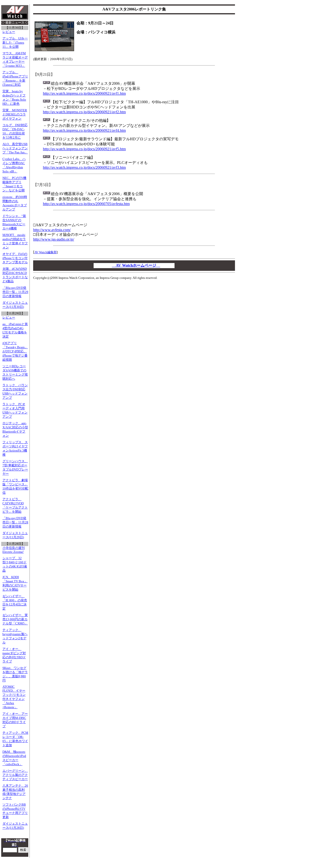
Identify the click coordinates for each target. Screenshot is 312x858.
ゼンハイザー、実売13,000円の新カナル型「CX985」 (15, 619)
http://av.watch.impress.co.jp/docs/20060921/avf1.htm (84, 93)
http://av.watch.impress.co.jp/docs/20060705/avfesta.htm (86, 204)
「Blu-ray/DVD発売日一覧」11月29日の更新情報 (15, 292)
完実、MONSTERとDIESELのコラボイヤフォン (14, 114)
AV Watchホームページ (136, 265)
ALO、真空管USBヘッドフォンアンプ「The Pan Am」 (15, 148)
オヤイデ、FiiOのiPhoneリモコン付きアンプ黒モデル (15, 258)
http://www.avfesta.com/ (52, 230)
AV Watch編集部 (45, 252)
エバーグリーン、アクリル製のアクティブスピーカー (15, 775)
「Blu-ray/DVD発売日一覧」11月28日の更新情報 (15, 522)
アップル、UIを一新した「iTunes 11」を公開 (15, 42)
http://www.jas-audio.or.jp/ (53, 239)
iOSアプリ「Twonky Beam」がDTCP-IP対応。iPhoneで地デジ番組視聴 (15, 351)
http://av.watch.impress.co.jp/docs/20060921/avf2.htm (84, 112)
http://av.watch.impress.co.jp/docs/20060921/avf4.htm (84, 130)
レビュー (8, 32)
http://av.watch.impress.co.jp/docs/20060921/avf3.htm (84, 167)
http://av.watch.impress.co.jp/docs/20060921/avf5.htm (84, 149)
